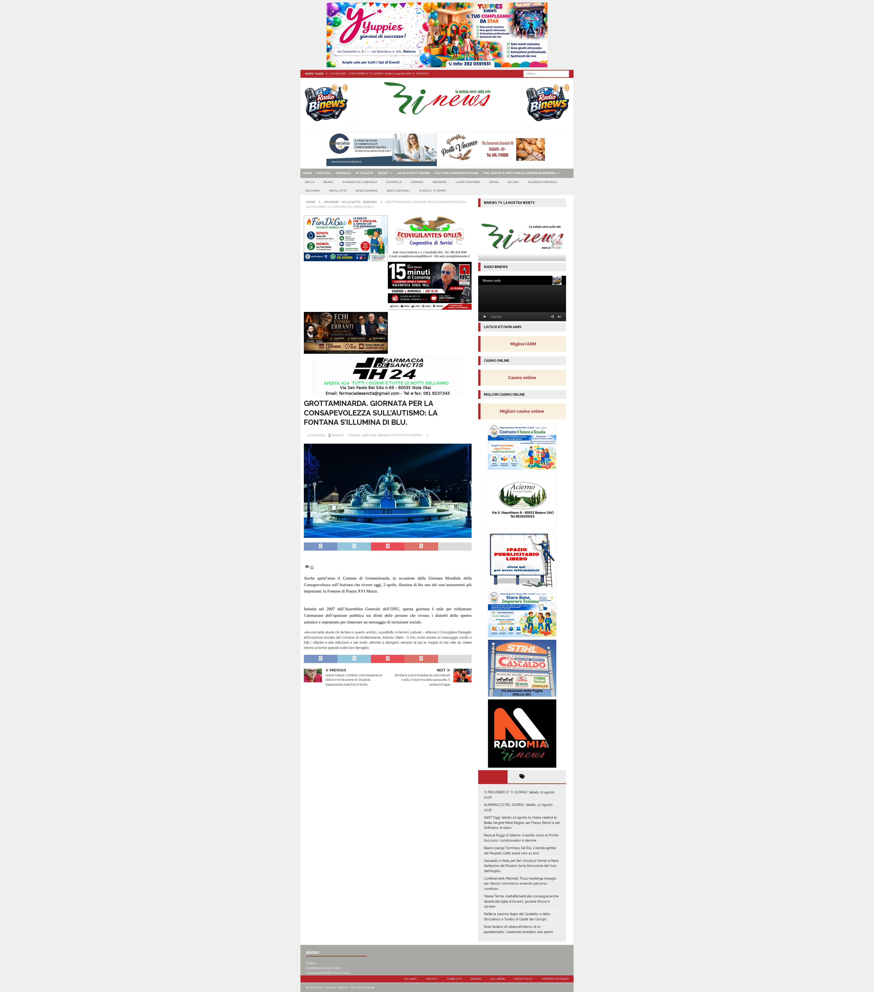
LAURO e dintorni (468, 182)
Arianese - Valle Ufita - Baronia (368, 435)
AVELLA (310, 182)
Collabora (497, 978)
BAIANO (328, 182)
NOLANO (513, 182)
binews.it (338, 435)
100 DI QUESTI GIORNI (413, 173)
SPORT (383, 173)
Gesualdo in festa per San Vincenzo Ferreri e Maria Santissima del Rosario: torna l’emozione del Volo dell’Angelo (521, 866)
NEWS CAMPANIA (367, 190)
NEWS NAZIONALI (398, 190)
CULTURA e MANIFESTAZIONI (456, 173)
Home (307, 173)
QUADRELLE (394, 182)
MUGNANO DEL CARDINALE (359, 182)
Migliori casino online (523, 411)
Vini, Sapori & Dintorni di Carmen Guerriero (519, 173)
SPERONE (417, 182)
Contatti (432, 978)
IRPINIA (493, 182)
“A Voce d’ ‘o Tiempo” (433, 190)
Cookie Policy (523, 978)
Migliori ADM (523, 343)
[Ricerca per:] (546, 73)
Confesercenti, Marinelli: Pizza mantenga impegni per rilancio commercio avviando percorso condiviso (520, 884)
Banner (475, 978)
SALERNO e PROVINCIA (542, 182)
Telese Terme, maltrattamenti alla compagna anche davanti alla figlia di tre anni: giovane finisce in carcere (521, 901)
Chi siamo (410, 978)
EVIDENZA (414, 435)
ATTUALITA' (398, 435)
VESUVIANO (312, 190)
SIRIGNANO (439, 182)
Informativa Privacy (555, 978)
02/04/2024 (316, 435)
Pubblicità (454, 978)
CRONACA (343, 173)
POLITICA (324, 173)
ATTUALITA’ (364, 173)
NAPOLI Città (337, 190)
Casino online (523, 377)
